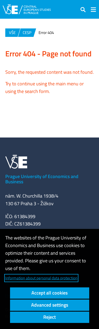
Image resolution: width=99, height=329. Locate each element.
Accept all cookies (49, 292)
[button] (83, 9)
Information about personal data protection (41, 278)
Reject (49, 317)
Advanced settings (49, 304)
